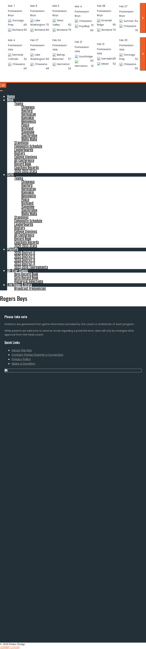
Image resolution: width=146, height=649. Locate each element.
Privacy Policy (21, 359)
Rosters (19, 153)
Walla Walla (29, 139)
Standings (21, 143)
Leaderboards (23, 150)
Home (11, 96)
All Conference (24, 160)
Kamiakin (27, 118)
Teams (18, 103)
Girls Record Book (26, 278)
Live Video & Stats (19, 285)
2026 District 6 (24, 253)
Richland (27, 128)
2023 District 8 (24, 263)
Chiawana (28, 107)
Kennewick (28, 121)
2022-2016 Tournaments (31, 267)
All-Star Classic (17, 271)
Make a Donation (23, 364)
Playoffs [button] (12, 249)
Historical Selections (28, 281)
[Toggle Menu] (1, 90)
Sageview (27, 132)
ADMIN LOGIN (10, 647)
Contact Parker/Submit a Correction (37, 355)
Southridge (29, 135)
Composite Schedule (28, 146)
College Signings (25, 157)
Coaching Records (26, 167)
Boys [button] (10, 100)
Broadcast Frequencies (30, 288)
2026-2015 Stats (25, 171)
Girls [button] (10, 175)
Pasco (25, 125)
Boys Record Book (26, 274)
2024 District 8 (24, 260)
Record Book (22, 164)
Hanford (27, 111)
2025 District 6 (24, 256)
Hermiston (28, 114)
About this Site (22, 350)
